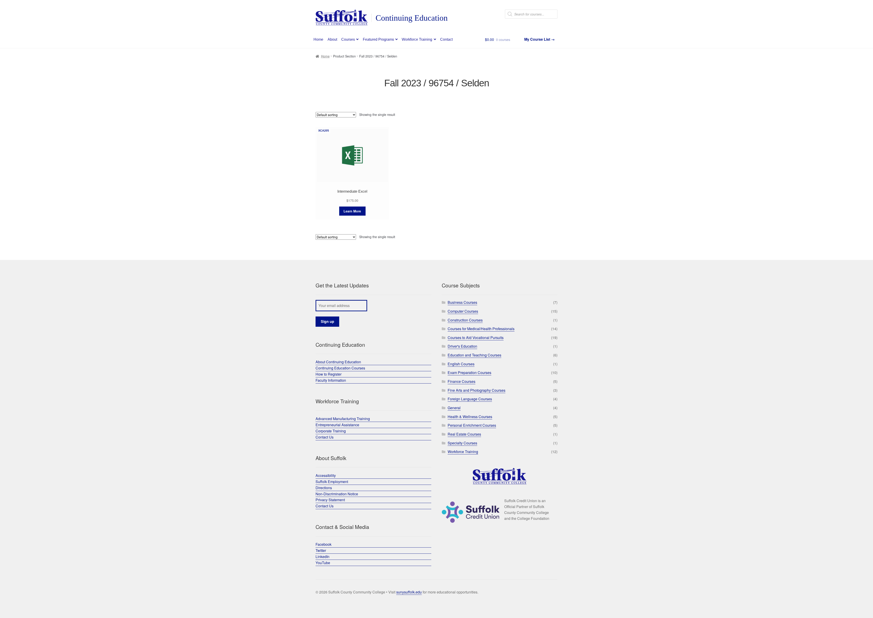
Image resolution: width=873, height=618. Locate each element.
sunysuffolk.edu (409, 592)
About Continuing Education (338, 361)
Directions (324, 487)
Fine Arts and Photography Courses (476, 390)
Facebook (323, 544)
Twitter (321, 550)
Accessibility (326, 475)
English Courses (461, 363)
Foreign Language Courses (470, 398)
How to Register (328, 374)
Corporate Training (331, 431)
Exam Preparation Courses (469, 372)
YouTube (323, 562)
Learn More (352, 211)
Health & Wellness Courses (470, 416)
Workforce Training (417, 39)
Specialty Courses (462, 443)
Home (318, 39)
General (454, 407)
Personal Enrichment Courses (472, 425)
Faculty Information (331, 380)
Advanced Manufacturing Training (343, 418)
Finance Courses (461, 381)
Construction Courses (465, 320)
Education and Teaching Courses (474, 355)
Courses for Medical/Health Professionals (481, 328)
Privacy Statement (330, 499)
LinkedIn (322, 556)
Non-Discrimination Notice (337, 493)
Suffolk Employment (332, 481)
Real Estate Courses (464, 434)
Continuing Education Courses (340, 368)
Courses (348, 39)
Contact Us (325, 437)
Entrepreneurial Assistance (337, 424)
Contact (446, 39)
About (332, 39)
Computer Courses (463, 311)
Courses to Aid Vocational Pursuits (476, 337)
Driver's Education (462, 346)
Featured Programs (378, 39)
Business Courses (462, 302)
